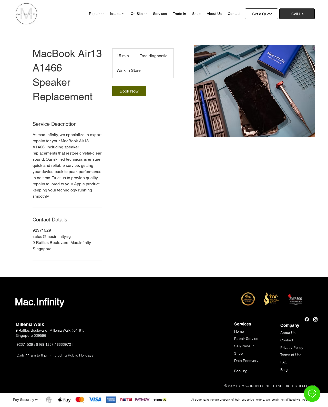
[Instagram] (315, 319)
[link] (129, 91)
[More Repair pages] (102, 13)
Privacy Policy (291, 347)
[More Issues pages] (123, 13)
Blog (284, 369)
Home (239, 331)
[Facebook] (307, 319)
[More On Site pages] (145, 13)
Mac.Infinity (39, 302)
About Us (287, 332)
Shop (238, 353)
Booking (241, 371)
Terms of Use (291, 354)
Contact (286, 340)
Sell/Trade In (244, 346)
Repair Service (246, 338)
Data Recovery (246, 360)
